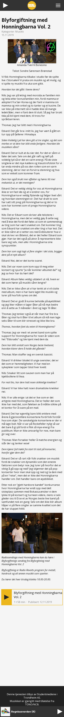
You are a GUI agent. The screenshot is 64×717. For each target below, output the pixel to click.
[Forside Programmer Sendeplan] (58, 5)
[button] (7, 597)
